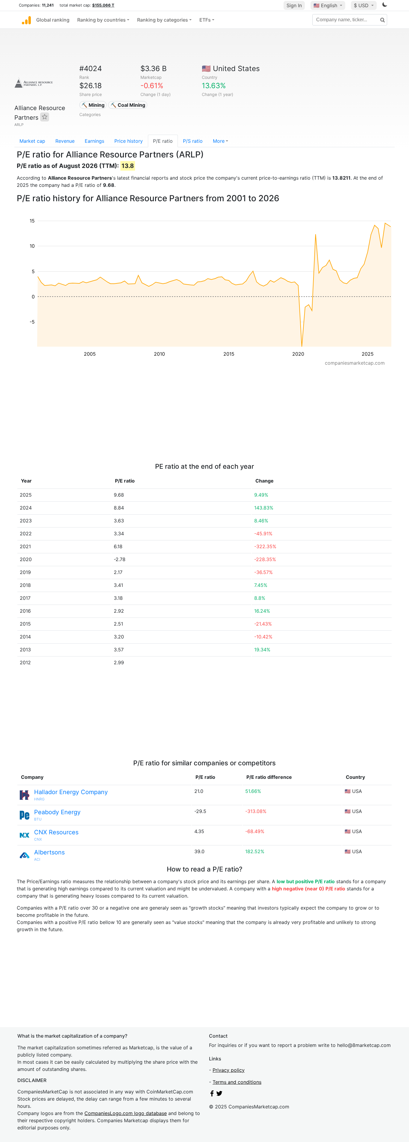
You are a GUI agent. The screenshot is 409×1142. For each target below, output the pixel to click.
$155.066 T (103, 5)
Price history (128, 141)
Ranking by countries (101, 20)
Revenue (65, 141)
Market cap (32, 141)
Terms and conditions (237, 1082)
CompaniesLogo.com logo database (125, 1113)
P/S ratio (193, 141)
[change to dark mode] (384, 5)
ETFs (205, 20)
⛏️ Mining (92, 105)
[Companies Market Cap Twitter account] (219, 1095)
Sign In (294, 5)
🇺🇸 (325, 5)
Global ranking (52, 20)
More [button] (219, 141)
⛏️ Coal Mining (127, 105)
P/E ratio (163, 141)
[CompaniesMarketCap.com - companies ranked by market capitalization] (26, 19)
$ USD (362, 5)
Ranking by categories (162, 20)
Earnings (94, 141)
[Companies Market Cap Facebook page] (212, 1095)
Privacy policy (229, 1070)
